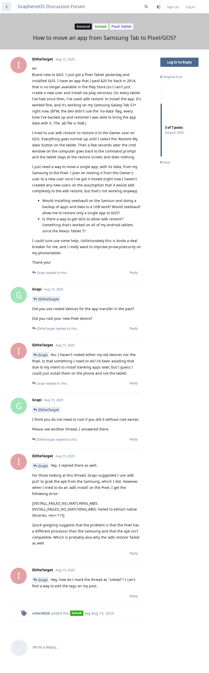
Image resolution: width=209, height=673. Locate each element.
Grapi (43, 354)
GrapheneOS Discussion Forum (51, 6)
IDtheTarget (48, 299)
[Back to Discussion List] (6, 6)
